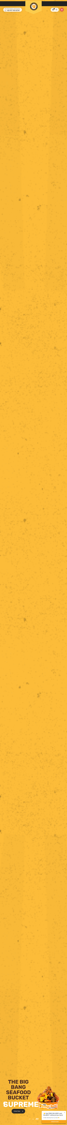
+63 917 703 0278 (12, 10)
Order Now (17, 1111)
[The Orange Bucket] (33, 6)
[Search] (56, 9)
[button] (30, 1119)
